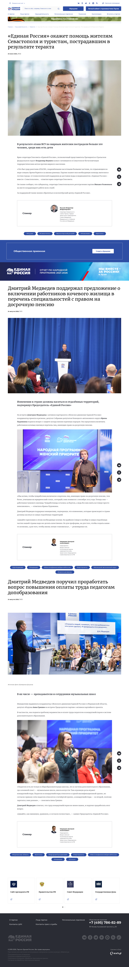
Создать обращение (103, 251)
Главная (10, 27)
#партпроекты (82, 567)
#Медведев (33, 567)
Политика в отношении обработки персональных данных (28, 958)
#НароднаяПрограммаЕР (58, 855)
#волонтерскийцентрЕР (65, 233)
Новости (32, 27)
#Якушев (30, 233)
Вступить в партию (113, 14)
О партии (11, 14)
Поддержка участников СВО (64, 19)
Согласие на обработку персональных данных (24, 960)
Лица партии (24, 14)
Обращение (73, 9)
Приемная (82, 14)
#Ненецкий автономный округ (105, 567)
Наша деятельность (42, 14)
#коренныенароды (65, 572)
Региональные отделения (63, 14)
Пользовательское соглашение (19, 954)
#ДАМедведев (17, 567)
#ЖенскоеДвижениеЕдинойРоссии (57, 567)
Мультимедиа (96, 14)
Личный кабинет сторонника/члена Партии (103, 9)
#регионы (100, 233)
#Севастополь (45, 233)
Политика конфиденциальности (19, 956)
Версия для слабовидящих (112, 3)
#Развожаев (85, 233)
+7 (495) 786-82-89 (105, 923)
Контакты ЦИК (15, 924)
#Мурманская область (20, 855)
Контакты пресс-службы (46, 924)
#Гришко (72, 859)
